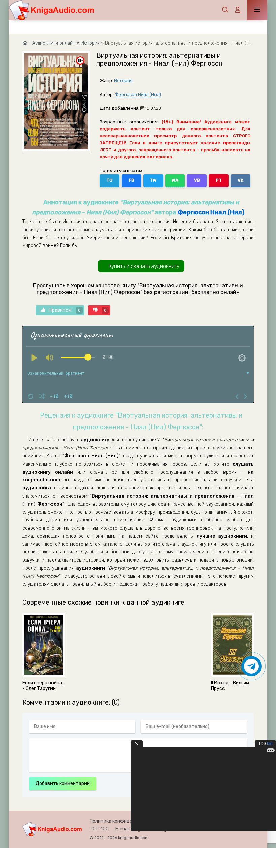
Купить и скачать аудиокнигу (144, 266)
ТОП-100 (99, 829)
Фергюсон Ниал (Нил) (138, 94)
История (123, 80)
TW (153, 180)
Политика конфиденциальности (126, 821)
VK (240, 180)
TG (109, 180)
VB (197, 180)
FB (131, 180)
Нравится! (65, 310)
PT (219, 180)
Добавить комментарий (63, 783)
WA (175, 180)
